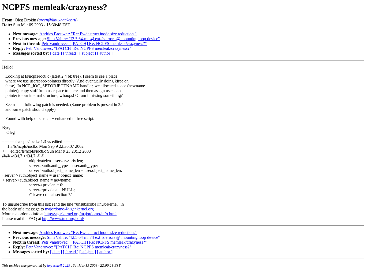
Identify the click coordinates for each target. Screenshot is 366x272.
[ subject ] (87, 53)
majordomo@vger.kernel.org (69, 209)
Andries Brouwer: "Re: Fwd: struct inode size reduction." (88, 34)
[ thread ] (70, 53)
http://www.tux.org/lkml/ (63, 218)
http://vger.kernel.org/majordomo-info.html (80, 213)
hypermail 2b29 (58, 265)
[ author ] (105, 53)
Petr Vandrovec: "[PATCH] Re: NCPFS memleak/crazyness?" (94, 43)
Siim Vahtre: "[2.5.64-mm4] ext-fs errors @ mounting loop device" (103, 38)
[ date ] (56, 53)
